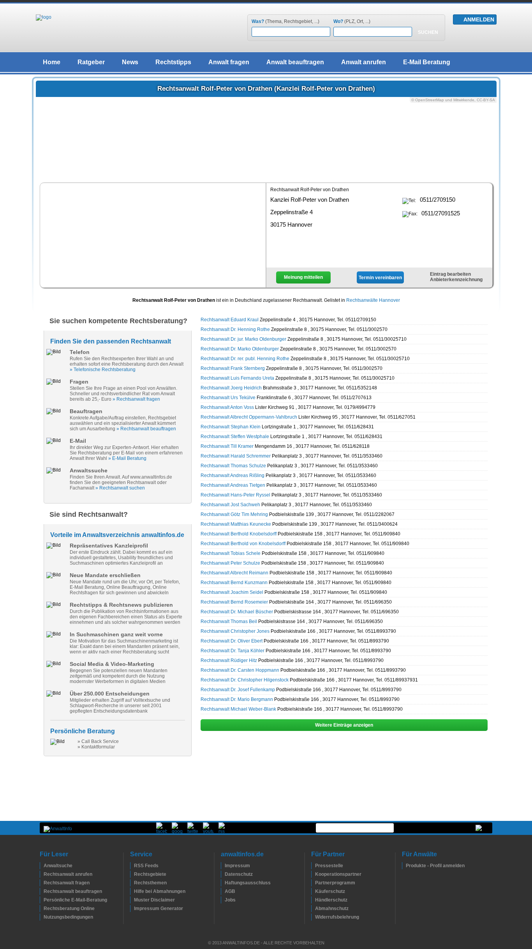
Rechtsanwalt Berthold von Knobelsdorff (243, 543)
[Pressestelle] (313, 865)
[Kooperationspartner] (313, 874)
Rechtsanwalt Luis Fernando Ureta (237, 378)
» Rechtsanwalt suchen (120, 488)
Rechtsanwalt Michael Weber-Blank (238, 709)
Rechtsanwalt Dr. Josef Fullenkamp (238, 689)
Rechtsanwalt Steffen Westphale (235, 436)
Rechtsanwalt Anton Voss (227, 407)
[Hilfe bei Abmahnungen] (132, 891)
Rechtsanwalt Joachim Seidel (232, 592)
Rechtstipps (173, 62)
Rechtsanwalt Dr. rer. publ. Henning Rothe (245, 358)
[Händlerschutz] (313, 899)
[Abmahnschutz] (313, 908)
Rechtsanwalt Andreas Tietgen (233, 485)
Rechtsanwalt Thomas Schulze (233, 465)
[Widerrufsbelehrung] (313, 917)
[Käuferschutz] (313, 891)
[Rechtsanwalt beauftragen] (42, 891)
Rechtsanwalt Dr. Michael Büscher (237, 611)
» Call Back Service (98, 741)
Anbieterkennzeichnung (456, 279)
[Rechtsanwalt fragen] (42, 882)
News (130, 62)
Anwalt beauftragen (295, 62)
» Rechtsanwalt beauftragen (146, 428)
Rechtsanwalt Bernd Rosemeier (234, 602)
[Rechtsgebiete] (132, 874)
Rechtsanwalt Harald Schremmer (236, 456)
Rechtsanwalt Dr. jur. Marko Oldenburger (243, 339)
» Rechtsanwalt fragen (136, 399)
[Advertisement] (153, 234)
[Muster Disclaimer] (132, 899)
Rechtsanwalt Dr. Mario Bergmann (237, 699)
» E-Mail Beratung (127, 458)
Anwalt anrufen (363, 62)
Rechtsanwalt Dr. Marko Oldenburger (240, 349)
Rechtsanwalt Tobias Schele (231, 553)
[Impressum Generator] (132, 908)
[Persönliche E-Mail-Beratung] (42, 899)
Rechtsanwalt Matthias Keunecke (236, 524)
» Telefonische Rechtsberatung (103, 369)
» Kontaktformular (96, 747)
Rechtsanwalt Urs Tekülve (228, 397)
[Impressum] (223, 865)
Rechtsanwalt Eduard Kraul (230, 319)
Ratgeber (91, 62)
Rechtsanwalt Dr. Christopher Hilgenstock (245, 680)
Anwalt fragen (228, 62)
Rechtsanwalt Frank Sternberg (233, 368)
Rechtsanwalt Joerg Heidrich (231, 388)
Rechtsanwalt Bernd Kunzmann (234, 582)
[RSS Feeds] (132, 865)
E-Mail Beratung (426, 62)
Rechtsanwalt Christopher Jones (235, 631)
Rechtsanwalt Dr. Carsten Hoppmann (240, 670)
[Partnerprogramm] (313, 882)
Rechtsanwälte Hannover (373, 300)
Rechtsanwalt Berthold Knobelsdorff (239, 534)
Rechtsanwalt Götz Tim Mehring (234, 514)
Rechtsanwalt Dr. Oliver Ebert (231, 641)
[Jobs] (223, 899)
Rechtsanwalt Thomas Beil (229, 621)
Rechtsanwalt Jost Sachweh (230, 504)
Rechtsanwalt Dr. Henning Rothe (235, 329)
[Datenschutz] (223, 874)
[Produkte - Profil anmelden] (404, 865)
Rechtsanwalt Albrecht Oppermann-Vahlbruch (249, 417)
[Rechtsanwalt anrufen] (42, 874)
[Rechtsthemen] (132, 882)
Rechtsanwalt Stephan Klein (231, 427)
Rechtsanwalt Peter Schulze (230, 563)
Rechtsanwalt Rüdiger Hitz (229, 660)
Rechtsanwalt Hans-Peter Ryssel (235, 495)
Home (51, 62)
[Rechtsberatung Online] (42, 908)
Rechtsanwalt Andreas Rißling (232, 475)
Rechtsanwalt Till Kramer (227, 446)
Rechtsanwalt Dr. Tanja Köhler (232, 650)
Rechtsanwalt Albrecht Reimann (234, 573)
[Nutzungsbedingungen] (42, 917)
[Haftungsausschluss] (223, 882)
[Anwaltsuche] (42, 865)
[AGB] (223, 891)
